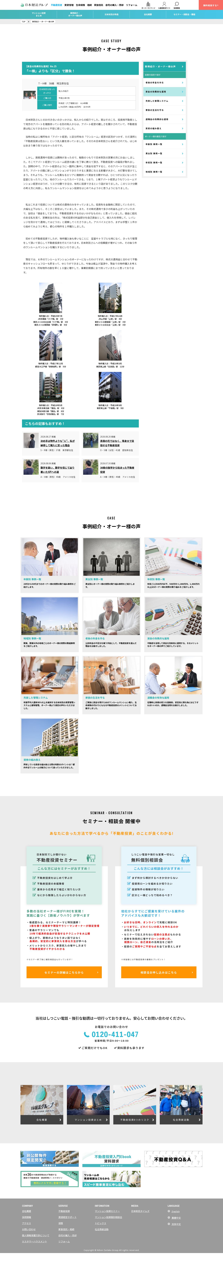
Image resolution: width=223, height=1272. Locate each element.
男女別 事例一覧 (154, 153)
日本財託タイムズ (140, 1211)
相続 (89, 5)
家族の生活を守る (155, 110)
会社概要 (26, 1211)
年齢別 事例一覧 (154, 144)
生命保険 (80, 5)
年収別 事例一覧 (154, 162)
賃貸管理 (69, 5)
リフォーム (131, 5)
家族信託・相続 (66, 1229)
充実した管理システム (157, 100)
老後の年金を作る (155, 82)
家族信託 (98, 5)
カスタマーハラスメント (34, 1241)
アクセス (26, 1223)
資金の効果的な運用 (156, 91)
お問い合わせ (29, 1229)
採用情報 (26, 1217)
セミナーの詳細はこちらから (64, 972)
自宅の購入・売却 (114, 5)
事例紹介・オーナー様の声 (160, 66)
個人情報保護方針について (35, 1235)
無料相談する (210, 5)
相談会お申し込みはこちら (159, 972)
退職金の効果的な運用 (157, 119)
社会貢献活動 (101, 1229)
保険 (60, 1223)
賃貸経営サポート (67, 1217)
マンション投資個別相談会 (108, 1217)
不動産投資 (56, 5)
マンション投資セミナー (107, 1211)
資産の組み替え (154, 128)
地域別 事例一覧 (154, 171)
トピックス (100, 1223)
